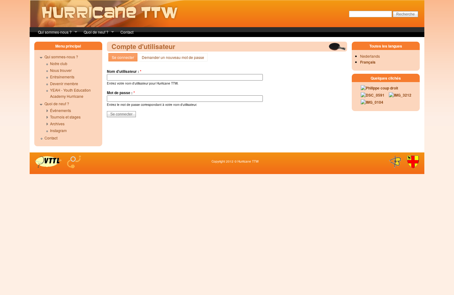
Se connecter (123, 57)
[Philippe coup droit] (377, 89)
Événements (60, 110)
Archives (57, 123)
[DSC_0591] (370, 96)
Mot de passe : (121, 92)
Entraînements (62, 76)
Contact (126, 32)
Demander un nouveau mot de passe (173, 57)
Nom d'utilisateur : (124, 71)
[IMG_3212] (398, 96)
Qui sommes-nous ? (53, 32)
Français (368, 62)
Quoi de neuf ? (94, 32)
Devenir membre (64, 83)
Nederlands (370, 56)
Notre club (58, 63)
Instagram (58, 130)
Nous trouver (61, 70)
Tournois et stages (65, 116)
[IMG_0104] (369, 103)
